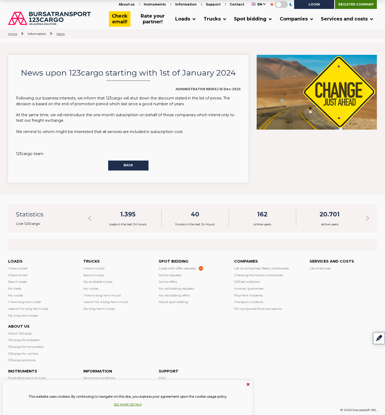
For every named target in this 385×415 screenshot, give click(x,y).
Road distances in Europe (27, 378)
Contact (237, 4)
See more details (128, 404)
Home (12, 34)
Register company (356, 4)
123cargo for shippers (24, 340)
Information (186, 4)
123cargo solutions (22, 360)
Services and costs (345, 19)
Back (128, 165)
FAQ (162, 378)
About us (127, 4)
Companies (294, 19)
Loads (183, 19)
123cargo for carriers (23, 353)
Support (213, 4)
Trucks (213, 19)
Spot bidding (251, 19)
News (61, 34)
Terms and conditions (99, 378)
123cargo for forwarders (25, 347)
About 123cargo (20, 333)
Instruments (155, 4)
